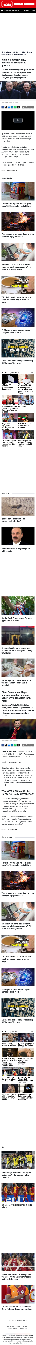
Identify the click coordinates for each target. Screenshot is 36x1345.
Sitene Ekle (23, 1329)
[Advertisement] (18, 468)
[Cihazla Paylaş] (18, 107)
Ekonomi (15, 11)
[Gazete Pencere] (7, 4)
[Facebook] (3, 107)
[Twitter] (6, 107)
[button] (26, 107)
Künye (18, 1326)
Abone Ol (18, 4)
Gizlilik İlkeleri (12, 1329)
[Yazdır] (23, 107)
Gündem (7, 11)
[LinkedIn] (12, 107)
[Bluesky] (9, 107)
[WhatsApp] (15, 107)
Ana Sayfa (7, 52)
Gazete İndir (29, 4)
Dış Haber (25, 11)
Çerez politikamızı (27, 1339)
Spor (32, 11)
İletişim (25, 1326)
